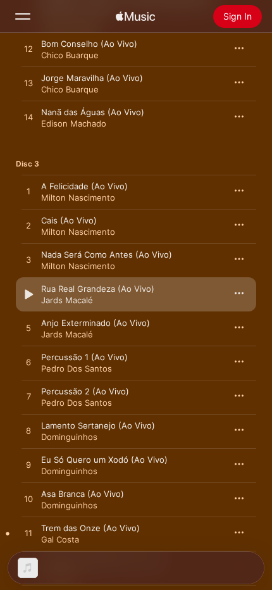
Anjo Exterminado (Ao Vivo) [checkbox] (95, 323)
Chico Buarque (70, 55)
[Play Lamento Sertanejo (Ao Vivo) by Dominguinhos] (28, 431)
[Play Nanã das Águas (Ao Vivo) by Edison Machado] (28, 117)
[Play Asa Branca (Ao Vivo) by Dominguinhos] (28, 499)
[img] (135, 16)
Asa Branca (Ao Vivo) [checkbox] (82, 494)
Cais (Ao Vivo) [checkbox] (69, 220)
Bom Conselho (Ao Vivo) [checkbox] (89, 44)
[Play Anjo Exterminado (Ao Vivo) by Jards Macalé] (28, 328)
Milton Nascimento (78, 197)
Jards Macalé (67, 300)
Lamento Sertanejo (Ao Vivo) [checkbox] (98, 425)
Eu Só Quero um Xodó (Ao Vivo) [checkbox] (104, 460)
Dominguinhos (69, 437)
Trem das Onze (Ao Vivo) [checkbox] (90, 528)
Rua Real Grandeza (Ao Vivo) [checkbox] (97, 289)
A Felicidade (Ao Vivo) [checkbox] (84, 186)
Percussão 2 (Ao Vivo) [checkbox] (85, 391)
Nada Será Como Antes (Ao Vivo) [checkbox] (106, 254)
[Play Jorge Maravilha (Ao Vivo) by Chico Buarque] (28, 83)
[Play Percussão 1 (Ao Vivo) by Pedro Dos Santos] (28, 362)
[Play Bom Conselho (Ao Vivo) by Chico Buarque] (28, 49)
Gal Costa (60, 539)
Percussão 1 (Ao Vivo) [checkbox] (84, 357)
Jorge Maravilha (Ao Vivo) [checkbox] (92, 78)
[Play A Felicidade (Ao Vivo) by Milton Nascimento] (28, 192)
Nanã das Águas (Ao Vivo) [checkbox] (92, 112)
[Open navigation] (23, 16)
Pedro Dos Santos (76, 368)
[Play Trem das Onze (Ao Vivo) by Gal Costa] (28, 533)
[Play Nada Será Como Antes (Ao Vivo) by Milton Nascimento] (28, 260)
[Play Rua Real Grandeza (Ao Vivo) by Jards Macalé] (28, 294)
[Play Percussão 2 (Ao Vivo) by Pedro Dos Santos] (28, 397)
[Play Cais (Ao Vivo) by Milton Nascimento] (28, 226)
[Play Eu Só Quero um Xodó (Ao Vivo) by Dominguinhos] (28, 465)
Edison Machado (73, 123)
